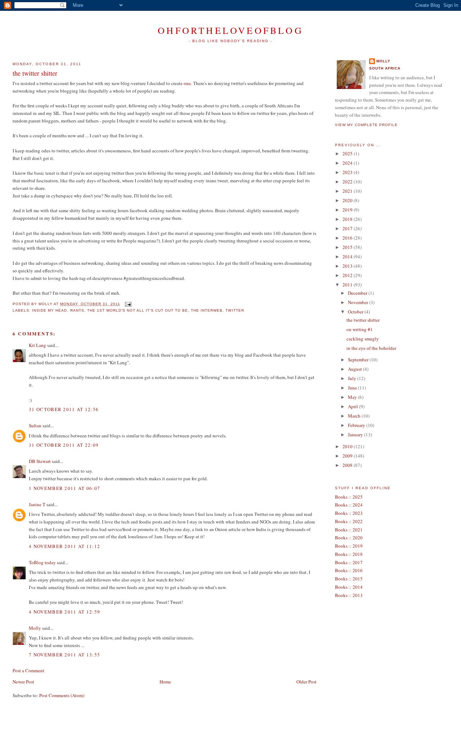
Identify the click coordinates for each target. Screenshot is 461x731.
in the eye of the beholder (371, 348)
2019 (348, 209)
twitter (234, 310)
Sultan (35, 425)
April (353, 406)
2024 (348, 163)
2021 (348, 191)
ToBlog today (42, 562)
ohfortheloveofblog (230, 30)
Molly (35, 628)
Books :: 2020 (349, 537)
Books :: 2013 (349, 595)
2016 (348, 238)
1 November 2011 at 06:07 (64, 488)
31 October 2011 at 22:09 (64, 445)
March (355, 416)
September (359, 359)
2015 (348, 247)
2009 (348, 456)
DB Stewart (40, 461)
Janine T (37, 504)
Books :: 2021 (349, 529)
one (187, 83)
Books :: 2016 (349, 570)
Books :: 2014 (349, 587)
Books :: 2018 (349, 554)
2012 (348, 275)
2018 (348, 219)
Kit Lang (37, 345)
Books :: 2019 (349, 546)
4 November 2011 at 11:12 (64, 546)
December (358, 293)
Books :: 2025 (349, 497)
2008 (348, 465)
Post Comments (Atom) (61, 695)
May (353, 397)
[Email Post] (127, 304)
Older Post (306, 681)
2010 (348, 446)
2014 (348, 256)
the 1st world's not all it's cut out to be (137, 310)
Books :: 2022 (349, 521)
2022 (348, 181)
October (356, 311)
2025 (348, 153)
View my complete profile (366, 125)
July (352, 378)
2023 (348, 172)
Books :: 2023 (349, 513)
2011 (348, 284)
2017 (348, 228)
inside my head (49, 310)
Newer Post (23, 681)
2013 (348, 266)
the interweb (207, 310)
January (356, 434)
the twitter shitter (35, 73)
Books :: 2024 (349, 505)
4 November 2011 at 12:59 (64, 612)
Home (165, 681)
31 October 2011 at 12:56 (64, 409)
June (353, 387)
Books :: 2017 (349, 562)
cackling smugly (362, 338)
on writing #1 (359, 329)
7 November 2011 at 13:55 (64, 654)
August (355, 369)
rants (77, 310)
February (357, 425)
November (358, 302)
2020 (348, 200)
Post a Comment (28, 670)
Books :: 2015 (349, 578)
